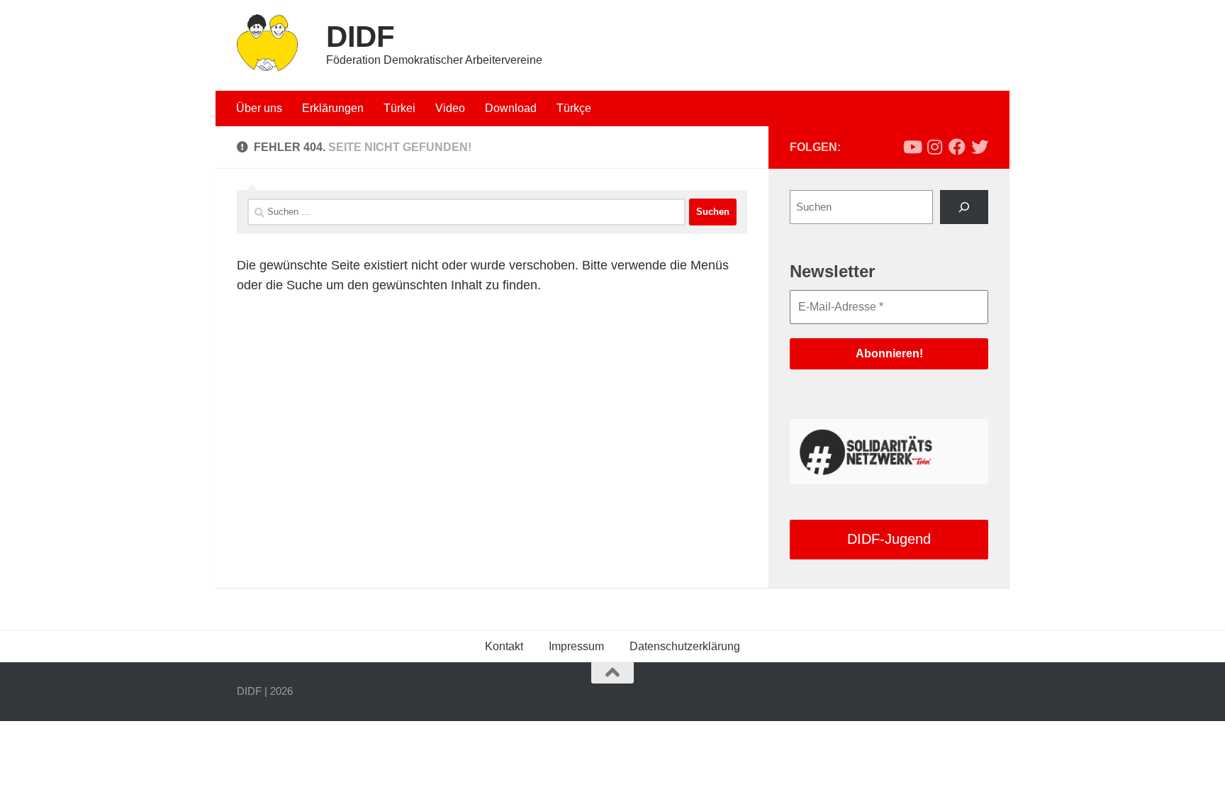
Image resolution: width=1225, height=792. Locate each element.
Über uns (259, 108)
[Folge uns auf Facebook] (957, 146)
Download (511, 108)
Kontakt (504, 646)
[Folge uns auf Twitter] (979, 146)
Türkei (399, 108)
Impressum (576, 646)
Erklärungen (333, 108)
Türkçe (573, 108)
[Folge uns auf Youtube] (911, 146)
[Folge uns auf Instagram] (934, 146)
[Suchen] (964, 207)
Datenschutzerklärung (685, 646)
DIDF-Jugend (889, 539)
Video (450, 108)
